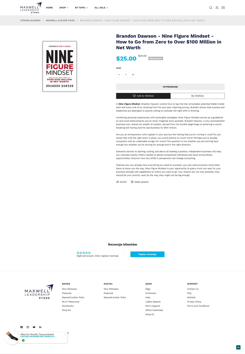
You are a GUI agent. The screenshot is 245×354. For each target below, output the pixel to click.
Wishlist (191, 297)
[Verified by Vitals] (23, 340)
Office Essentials (154, 310)
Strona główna (30, 20)
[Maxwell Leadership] (31, 7)
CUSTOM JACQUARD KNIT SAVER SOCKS (38, 336)
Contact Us (192, 289)
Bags (147, 289)
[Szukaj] (211, 8)
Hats (147, 297)
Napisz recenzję (147, 254)
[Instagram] (28, 327)
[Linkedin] (40, 327)
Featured (66, 293)
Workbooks (68, 306)
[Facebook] (21, 327)
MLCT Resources (70, 301)
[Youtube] (34, 327)
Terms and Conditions (198, 306)
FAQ (189, 293)
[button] (223, 8)
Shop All (66, 310)
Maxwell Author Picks (60, 20)
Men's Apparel (152, 306)
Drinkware (150, 293)
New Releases (69, 289)
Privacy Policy (194, 301)
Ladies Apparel (153, 301)
